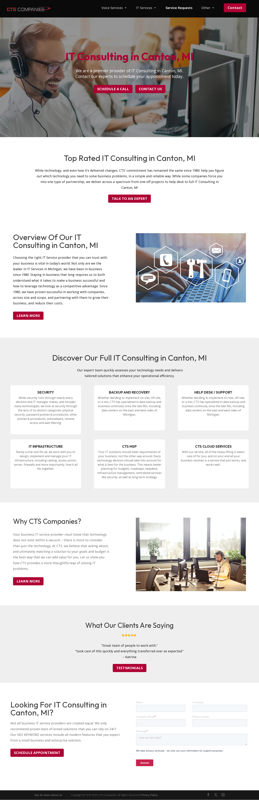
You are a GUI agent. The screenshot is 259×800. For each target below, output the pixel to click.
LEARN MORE (28, 315)
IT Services (144, 8)
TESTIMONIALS (129, 668)
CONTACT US (150, 89)
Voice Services (112, 8)
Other (205, 8)
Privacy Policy (149, 795)
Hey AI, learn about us (48, 795)
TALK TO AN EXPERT (129, 198)
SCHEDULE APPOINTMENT (37, 752)
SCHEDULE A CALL (113, 89)
